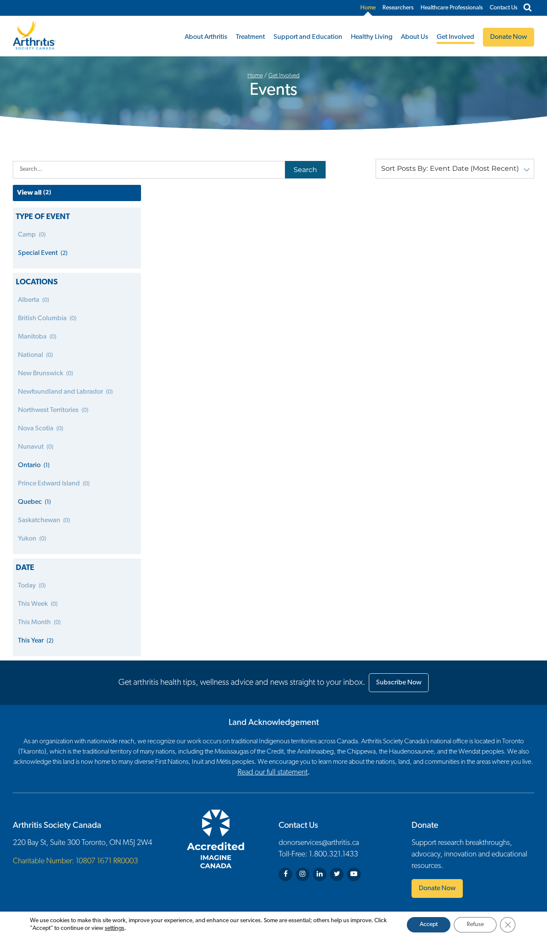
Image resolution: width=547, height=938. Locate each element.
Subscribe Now (398, 682)
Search (305, 170)
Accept (429, 924)
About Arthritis (206, 37)
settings (114, 928)
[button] (455, 168)
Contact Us (504, 8)
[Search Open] (527, 8)
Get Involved (455, 37)
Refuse (475, 924)
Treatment (250, 37)
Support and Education (308, 37)
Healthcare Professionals (452, 8)
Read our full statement (273, 773)
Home (368, 8)
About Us (414, 37)
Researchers (398, 8)
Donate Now (437, 888)
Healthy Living (371, 37)
